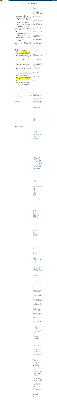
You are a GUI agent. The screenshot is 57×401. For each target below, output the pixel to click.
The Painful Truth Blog (36, 394)
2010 (34, 183)
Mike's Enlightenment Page (36, 94)
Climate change (35, 237)
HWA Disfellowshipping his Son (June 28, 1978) (38, 142)
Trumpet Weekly (35, 229)
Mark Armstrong (35, 204)
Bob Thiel (18, 101)
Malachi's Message (35, 210)
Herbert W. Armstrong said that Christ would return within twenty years (37, 17)
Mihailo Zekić (34, 246)
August (35, 125)
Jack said (35, 377)
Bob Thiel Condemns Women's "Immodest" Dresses (37, 158)
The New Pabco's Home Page (37, 165)
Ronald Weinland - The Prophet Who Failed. (37, 371)
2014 (34, 120)
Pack (33, 207)
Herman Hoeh (34, 231)
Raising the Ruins (35, 217)
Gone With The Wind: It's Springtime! (38, 383)
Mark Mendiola (35, 228)
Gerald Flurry (34, 189)
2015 (34, 119)
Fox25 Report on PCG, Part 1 (36, 266)
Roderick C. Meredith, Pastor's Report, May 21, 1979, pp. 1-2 (37, 72)
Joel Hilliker (34, 194)
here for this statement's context (37, 74)
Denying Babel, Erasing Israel (37, 335)
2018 (34, 116)
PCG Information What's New (36, 269)
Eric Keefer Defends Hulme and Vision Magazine (37, 169)
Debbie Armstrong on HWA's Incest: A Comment (37, 167)
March (35, 131)
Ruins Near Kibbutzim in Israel (37, 360)
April (35, 130)
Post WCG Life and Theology (37, 353)
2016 (34, 118)
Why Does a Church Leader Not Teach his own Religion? (38, 178)
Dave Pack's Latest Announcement (38, 150)
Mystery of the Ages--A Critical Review (37, 256)
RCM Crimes (35, 396)
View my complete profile (36, 253)
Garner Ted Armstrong (35, 215)
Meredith (34, 195)
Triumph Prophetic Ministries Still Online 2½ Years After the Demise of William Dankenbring (37, 343)
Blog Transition (35, 349)
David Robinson (35, 225)
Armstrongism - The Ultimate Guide (37, 341)
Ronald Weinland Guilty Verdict (37, 377)
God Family (34, 243)
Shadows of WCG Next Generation (36, 392)
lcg (33, 191)
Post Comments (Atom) (20, 126)
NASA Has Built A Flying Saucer (37, 366)
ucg (33, 212)
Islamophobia (34, 244)
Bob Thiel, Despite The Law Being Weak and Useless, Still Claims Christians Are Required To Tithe (37, 329)
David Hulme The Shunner (37, 147)
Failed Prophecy (35, 196)
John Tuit (34, 220)
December (36, 121)
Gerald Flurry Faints (36, 172)
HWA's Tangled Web (35, 227)
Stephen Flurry (34, 192)
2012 (34, 181)
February (36, 132)
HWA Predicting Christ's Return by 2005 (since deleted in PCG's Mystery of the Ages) (37, 259)
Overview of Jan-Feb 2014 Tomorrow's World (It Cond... (38, 160)
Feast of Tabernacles (35, 238)
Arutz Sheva (34, 208)
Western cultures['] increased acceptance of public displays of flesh (22, 12)
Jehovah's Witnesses (35, 214)
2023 (34, 110)
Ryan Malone (34, 247)
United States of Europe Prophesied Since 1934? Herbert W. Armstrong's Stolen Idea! (37, 79)
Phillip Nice (34, 226)
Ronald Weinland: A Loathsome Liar (37, 372)
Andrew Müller (35, 209)
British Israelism (35, 206)
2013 (34, 180)
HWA (33, 190)
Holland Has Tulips (36, 388)
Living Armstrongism (28, 3)
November (36, 122)
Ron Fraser (34, 198)
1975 (33, 219)
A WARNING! (34, 8)
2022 (34, 111)
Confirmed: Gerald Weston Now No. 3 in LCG (38, 149)
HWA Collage (34, 230)
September (36, 124)
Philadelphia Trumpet (35, 197)
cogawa (34, 236)
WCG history (34, 193)
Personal (34, 216)
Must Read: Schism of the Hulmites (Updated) (37, 173)
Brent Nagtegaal (35, 205)
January (36, 133)
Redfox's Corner (36, 359)
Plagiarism (34, 211)
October (36, 123)
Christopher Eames (35, 234)
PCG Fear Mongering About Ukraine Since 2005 (37, 135)
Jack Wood (34, 245)
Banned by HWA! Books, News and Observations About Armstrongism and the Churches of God (38, 326)
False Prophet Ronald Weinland (37, 348)
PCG (33, 188)
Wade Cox (34, 248)
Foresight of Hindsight (36, 365)
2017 (34, 117)
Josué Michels (34, 235)
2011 (34, 182)
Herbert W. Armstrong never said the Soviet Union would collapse (37, 23)
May (35, 129)
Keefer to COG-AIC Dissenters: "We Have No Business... (37, 170)
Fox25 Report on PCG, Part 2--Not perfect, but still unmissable (37, 268)
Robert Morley (34, 218)
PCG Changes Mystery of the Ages (37, 261)
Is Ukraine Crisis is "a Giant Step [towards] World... (38, 144)
